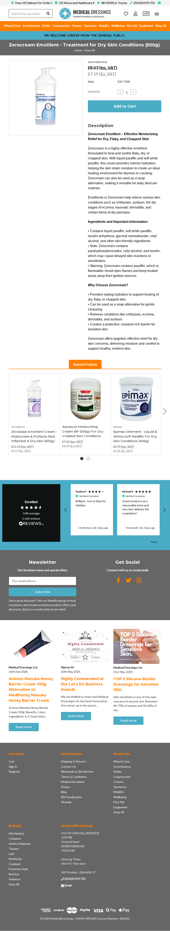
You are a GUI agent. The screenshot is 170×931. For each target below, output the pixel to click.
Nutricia (14, 874)
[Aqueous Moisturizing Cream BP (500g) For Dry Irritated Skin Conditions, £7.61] (85, 399)
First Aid (131, 25)
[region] (115, 509)
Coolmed (14, 864)
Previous (5, 411)
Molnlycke (15, 859)
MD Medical (16, 833)
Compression (61, 25)
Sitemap (66, 802)
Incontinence (31, 25)
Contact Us (68, 766)
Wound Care (12, 25)
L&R (11, 854)
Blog (64, 792)
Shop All (160, 25)
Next (164, 411)
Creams (77, 25)
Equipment (146, 25)
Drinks (46, 25)
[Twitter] (128, 580)
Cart (12, 761)
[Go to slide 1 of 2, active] (81, 458)
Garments (90, 25)
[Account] (135, 13)
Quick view (34, 412)
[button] (66, 510)
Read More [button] (24, 727)
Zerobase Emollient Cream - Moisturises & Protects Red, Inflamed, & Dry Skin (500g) (34, 436)
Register (14, 771)
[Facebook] (118, 580)
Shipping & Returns (73, 761)
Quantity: (94, 91)
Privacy (65, 787)
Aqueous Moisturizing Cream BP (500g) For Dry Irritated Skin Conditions (82, 431)
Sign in (13, 766)
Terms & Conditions (74, 776)
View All (14, 884)
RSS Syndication (71, 797)
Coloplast (15, 838)
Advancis (15, 879)
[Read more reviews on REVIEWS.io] (31, 523)
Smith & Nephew (19, 843)
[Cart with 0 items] (156, 13)
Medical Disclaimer (73, 781)
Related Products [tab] (85, 364)
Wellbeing (117, 25)
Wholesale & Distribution (77, 771)
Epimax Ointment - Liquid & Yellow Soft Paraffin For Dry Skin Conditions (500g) (135, 436)
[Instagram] (139, 580)
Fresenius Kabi (18, 869)
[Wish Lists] (125, 13)
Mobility (104, 25)
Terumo (14, 848)
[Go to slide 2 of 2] (88, 458)
